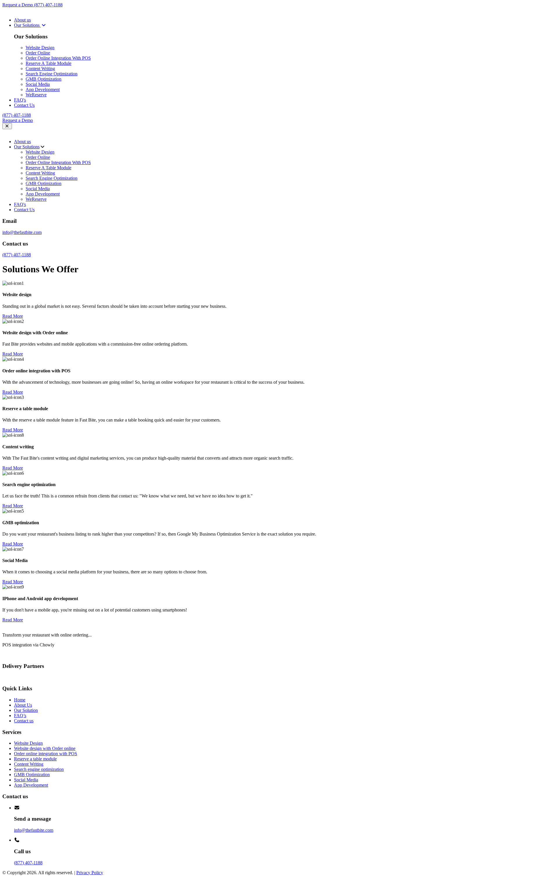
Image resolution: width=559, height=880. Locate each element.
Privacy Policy (89, 872)
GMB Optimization (43, 79)
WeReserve (36, 94)
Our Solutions (27, 25)
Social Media (38, 84)
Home (19, 699)
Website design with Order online (44, 748)
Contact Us (24, 105)
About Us (23, 705)
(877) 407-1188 (48, 4)
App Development (43, 89)
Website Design (40, 47)
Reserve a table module (35, 758)
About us (22, 19)
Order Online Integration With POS (58, 58)
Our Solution (26, 710)
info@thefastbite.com (22, 232)
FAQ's (20, 99)
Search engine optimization (39, 769)
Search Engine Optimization (51, 73)
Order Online (38, 52)
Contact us (23, 720)
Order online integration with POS (45, 753)
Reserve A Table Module (48, 63)
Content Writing (40, 68)
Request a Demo (18, 4)
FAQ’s (20, 715)
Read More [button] (12, 316)
